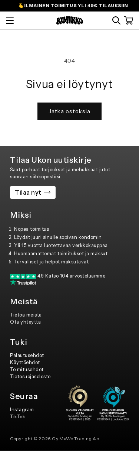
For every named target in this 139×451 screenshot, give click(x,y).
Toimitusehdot (27, 369)
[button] (116, 20)
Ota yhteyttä (25, 322)
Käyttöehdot (25, 362)
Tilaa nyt (28, 192)
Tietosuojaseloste (30, 376)
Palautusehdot (27, 355)
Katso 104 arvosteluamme (76, 276)
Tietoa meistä (26, 315)
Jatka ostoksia (69, 111)
